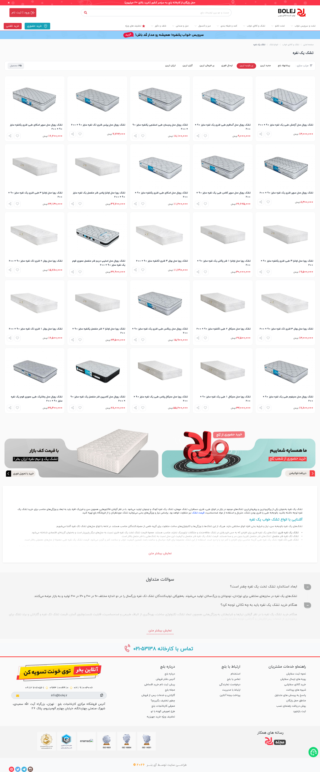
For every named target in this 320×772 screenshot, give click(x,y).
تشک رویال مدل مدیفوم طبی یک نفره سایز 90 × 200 (288, 399)
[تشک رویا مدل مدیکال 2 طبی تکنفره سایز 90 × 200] (223, 302)
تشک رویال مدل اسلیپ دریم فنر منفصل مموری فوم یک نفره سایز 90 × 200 (98, 263)
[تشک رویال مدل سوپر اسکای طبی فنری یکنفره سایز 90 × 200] (35, 98)
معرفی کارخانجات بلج (163, 706)
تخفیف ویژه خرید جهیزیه (161, 717)
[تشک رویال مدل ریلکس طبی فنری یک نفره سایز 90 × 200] (160, 302)
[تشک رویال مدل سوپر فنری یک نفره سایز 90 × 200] (285, 166)
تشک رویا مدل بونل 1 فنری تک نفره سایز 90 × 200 (35, 329)
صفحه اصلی (308, 44)
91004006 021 (83, 688)
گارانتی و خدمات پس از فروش (158, 695)
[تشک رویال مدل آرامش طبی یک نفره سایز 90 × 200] (285, 98)
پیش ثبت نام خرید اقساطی (159, 684)
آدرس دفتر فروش (165, 679)
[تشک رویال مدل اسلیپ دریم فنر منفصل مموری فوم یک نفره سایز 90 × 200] (97, 234)
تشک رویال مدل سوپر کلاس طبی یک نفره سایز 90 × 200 (223, 195)
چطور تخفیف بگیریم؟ (163, 700)
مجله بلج (170, 690)
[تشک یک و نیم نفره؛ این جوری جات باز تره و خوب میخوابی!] (81, 451)
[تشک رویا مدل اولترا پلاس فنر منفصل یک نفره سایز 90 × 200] (97, 166)
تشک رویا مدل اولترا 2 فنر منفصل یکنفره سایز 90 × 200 (98, 331)
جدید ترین (265, 65)
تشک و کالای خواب (290, 44)
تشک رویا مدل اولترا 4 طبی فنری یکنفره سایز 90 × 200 (287, 263)
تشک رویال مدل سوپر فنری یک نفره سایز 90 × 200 (286, 193)
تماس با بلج (233, 679)
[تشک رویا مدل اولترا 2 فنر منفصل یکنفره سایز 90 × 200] (97, 302)
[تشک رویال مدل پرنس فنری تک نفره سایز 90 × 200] (97, 98)
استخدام (235, 674)
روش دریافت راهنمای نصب (291, 706)
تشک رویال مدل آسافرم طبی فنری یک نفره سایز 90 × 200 (222, 127)
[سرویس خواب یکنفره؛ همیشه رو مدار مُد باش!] (160, 35)
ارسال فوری (227, 65)
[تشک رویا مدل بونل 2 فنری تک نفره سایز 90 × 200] (35, 234)
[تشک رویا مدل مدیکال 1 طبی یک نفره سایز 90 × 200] (223, 370)
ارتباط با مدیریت (231, 690)
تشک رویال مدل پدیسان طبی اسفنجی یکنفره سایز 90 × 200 (160, 127)
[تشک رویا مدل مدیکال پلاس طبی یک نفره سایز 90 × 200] (160, 370)
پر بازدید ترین (246, 65)
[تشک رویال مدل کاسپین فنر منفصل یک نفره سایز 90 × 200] (97, 370)
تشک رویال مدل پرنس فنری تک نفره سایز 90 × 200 (98, 125)
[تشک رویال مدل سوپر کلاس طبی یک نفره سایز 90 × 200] (223, 166)
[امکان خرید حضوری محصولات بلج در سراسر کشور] (238, 451)
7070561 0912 (34, 688)
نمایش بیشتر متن (160, 553)
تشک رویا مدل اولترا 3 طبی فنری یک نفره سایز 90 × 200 (35, 195)
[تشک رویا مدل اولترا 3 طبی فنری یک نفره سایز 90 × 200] (35, 166)
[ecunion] (66, 741)
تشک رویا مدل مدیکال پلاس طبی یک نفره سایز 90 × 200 (161, 399)
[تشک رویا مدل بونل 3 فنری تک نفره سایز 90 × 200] (285, 302)
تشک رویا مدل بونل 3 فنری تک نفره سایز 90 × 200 (286, 329)
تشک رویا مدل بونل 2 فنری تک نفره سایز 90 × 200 (35, 261)
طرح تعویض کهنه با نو (163, 711)
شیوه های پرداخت (296, 690)
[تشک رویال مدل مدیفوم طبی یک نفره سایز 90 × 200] (285, 370)
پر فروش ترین (207, 65)
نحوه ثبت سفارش (296, 674)
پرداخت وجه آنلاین (230, 695)
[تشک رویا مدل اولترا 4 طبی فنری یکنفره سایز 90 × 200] (285, 234)
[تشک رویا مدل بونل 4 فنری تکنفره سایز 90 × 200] (160, 234)
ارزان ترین (170, 65)
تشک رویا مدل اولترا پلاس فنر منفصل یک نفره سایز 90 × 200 (99, 195)
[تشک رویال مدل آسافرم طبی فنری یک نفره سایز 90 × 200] (223, 98)
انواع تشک (273, 44)
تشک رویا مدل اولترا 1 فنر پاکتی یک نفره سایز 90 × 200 (223, 263)
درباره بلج (170, 674)
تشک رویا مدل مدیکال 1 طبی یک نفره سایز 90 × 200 (225, 399)
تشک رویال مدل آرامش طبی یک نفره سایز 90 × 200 (285, 125)
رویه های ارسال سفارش (293, 679)
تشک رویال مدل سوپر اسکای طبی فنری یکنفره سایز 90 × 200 (36, 127)
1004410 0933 (59, 688)
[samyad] (46, 741)
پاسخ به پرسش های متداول (290, 695)
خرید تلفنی (12, 26)
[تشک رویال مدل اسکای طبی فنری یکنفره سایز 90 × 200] (160, 166)
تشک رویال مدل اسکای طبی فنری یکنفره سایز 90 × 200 (161, 195)
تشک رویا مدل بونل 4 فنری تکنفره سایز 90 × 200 (162, 261)
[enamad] (86, 741)
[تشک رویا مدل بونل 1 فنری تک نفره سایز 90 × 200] (35, 302)
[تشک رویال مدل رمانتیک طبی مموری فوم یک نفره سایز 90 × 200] (35, 370)
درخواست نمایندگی (229, 684)
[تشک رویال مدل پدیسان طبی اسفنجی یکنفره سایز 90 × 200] (160, 98)
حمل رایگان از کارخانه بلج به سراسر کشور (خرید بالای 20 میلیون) (160, 2)
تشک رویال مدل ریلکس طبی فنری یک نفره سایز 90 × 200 (160, 331)
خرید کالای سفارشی (295, 684)
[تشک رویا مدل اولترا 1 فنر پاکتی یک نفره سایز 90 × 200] (223, 234)
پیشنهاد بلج (284, 65)
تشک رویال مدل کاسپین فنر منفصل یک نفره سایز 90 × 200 (97, 399)
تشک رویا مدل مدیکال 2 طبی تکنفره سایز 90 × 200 (223, 329)
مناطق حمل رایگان (296, 700)
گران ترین (188, 65)
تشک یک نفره (259, 44)
